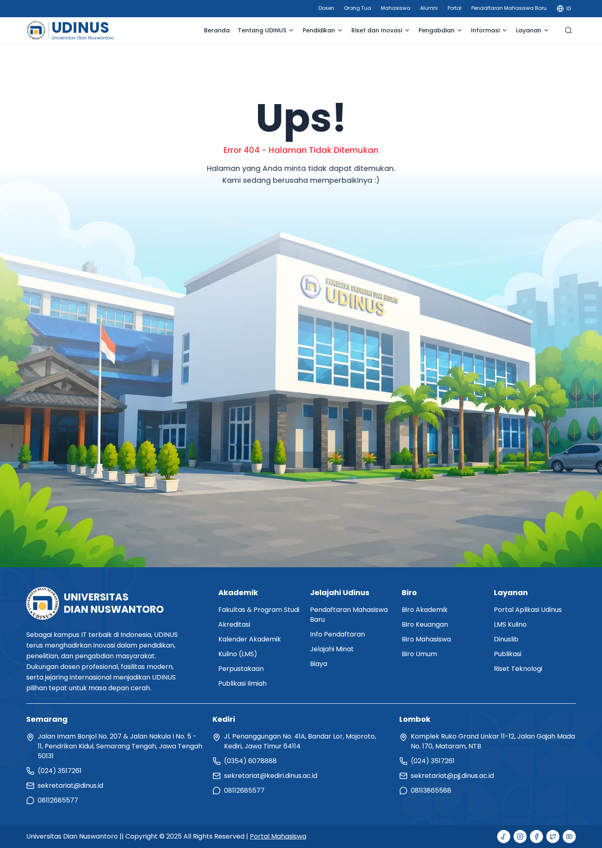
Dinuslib (506, 639)
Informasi (485, 30)
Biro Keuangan (425, 624)
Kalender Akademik (249, 639)
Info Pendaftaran (337, 634)
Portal (455, 8)
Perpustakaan (241, 668)
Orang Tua (357, 8)
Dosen (326, 8)
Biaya (318, 663)
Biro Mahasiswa (426, 639)
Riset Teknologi (518, 668)
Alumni (429, 8)
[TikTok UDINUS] (503, 836)
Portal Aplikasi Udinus (528, 609)
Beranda (217, 30)
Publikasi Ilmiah (242, 683)
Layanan (528, 30)
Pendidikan (319, 30)
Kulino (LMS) (237, 654)
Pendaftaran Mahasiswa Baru (509, 8)
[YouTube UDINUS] (569, 836)
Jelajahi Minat (332, 649)
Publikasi (507, 654)
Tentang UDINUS (262, 30)
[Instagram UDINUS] (520, 836)
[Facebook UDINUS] (536, 836)
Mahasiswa (395, 8)
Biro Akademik (425, 609)
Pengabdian (437, 30)
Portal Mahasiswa (278, 836)
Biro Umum (419, 654)
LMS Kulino (510, 624)
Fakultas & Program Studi (258, 609)
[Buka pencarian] (568, 30)
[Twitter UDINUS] (552, 836)
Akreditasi (234, 624)
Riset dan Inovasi (376, 30)
